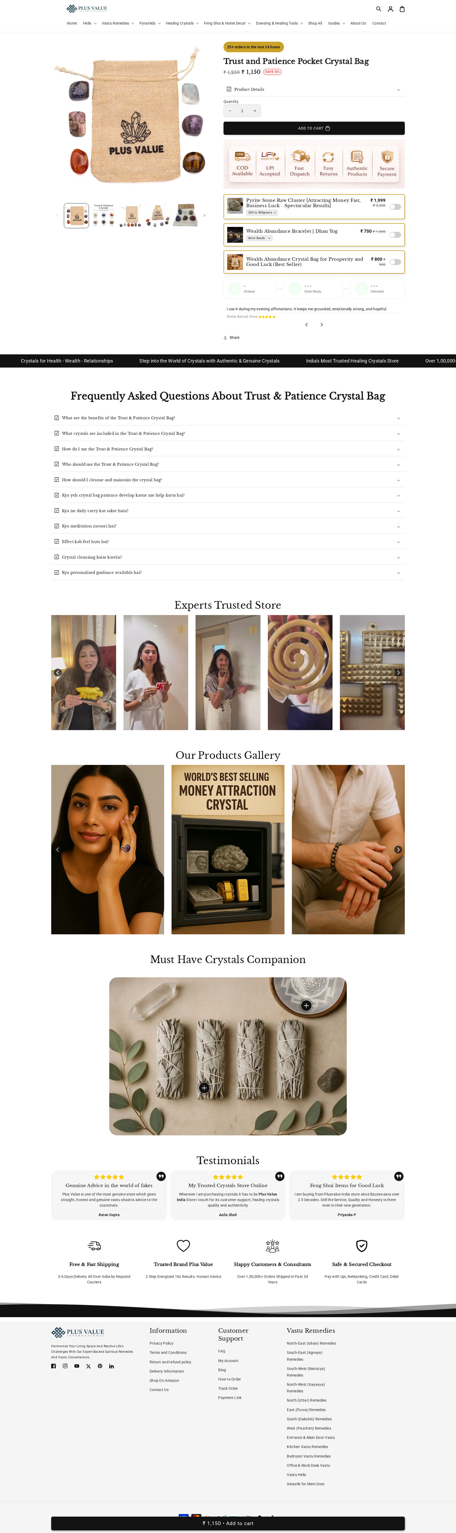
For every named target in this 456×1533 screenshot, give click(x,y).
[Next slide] (321, 329)
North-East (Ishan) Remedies (311, 1343)
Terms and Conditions (168, 1352)
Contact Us (159, 1390)
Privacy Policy (161, 1343)
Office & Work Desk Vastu (308, 1465)
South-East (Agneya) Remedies (304, 1355)
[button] (379, 9)
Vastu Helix (296, 1475)
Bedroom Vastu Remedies (309, 1456)
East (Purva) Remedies (306, 1410)
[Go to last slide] (306, 329)
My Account (228, 1361)
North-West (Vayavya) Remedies (306, 1387)
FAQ (221, 1351)
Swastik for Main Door (306, 1484)
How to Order (229, 1379)
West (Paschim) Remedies (309, 1428)
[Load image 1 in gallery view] (76, 215)
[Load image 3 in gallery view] (130, 215)
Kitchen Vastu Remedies (307, 1447)
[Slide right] (204, 215)
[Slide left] (57, 215)
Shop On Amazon (164, 1380)
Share (234, 342)
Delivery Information (167, 1371)
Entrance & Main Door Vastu (311, 1437)
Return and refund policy (171, 1362)
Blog (222, 1370)
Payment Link (229, 1398)
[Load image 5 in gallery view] (185, 215)
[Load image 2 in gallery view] (103, 215)
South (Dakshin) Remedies (309, 1419)
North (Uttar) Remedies (306, 1400)
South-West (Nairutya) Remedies (306, 1372)
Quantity (231, 101)
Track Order (228, 1388)
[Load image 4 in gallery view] (158, 215)
